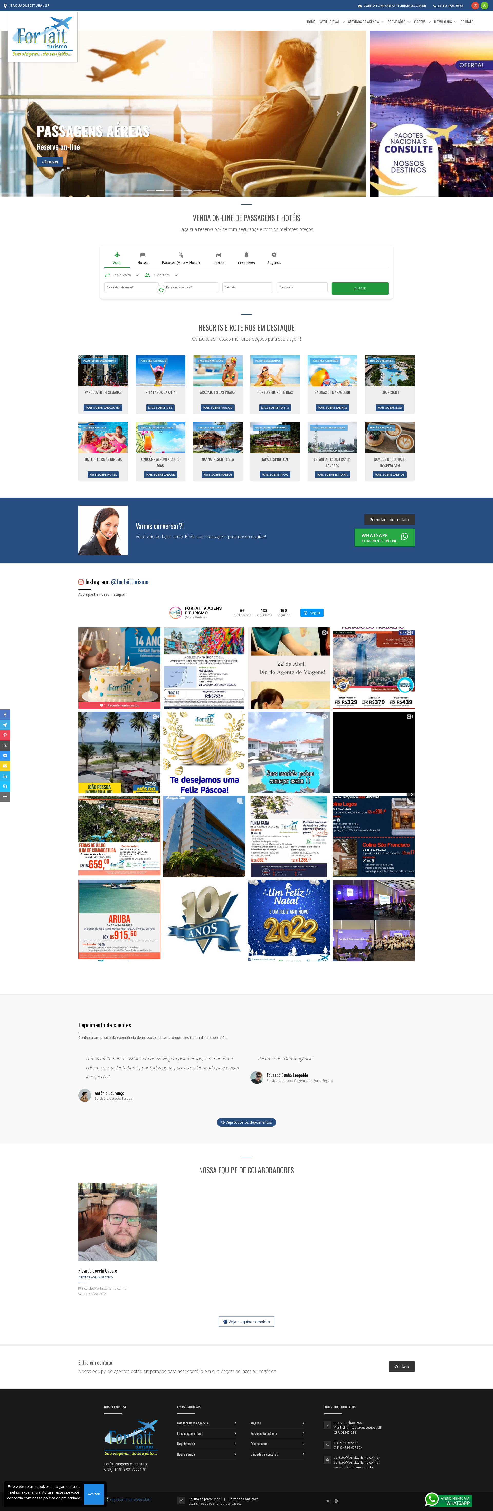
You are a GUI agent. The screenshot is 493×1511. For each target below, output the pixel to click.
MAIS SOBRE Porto (275, 407)
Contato (402, 1366)
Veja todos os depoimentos (248, 1122)
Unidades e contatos (264, 1454)
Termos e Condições (243, 1499)
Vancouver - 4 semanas (103, 392)
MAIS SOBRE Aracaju (218, 407)
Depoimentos (186, 1443)
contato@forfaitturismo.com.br (357, 1457)
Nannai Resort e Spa (218, 459)
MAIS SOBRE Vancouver (103, 407)
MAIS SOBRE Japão (275, 474)
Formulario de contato (389, 519)
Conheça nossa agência (192, 1422)
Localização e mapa (190, 1433)
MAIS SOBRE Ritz (160, 407)
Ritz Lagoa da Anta (160, 392)
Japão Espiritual (275, 459)
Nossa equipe (186, 1454)
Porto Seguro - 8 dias (275, 392)
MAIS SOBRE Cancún (160, 474)
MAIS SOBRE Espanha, (332, 474)
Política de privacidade (204, 1499)
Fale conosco (258, 1443)
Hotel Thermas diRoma (103, 459)
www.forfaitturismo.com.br (353, 1467)
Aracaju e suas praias (218, 392)
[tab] (117, 259)
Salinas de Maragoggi (332, 392)
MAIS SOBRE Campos (390, 474)
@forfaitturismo (129, 581)
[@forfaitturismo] (175, 613)
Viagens (255, 1422)
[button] (5, 714)
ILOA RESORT (389, 392)
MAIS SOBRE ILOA (390, 407)
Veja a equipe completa (248, 1321)
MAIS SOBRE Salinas (332, 407)
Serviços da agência (263, 1433)
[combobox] (132, 288)
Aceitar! (94, 1494)
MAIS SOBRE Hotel (103, 474)
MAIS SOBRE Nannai (218, 474)
